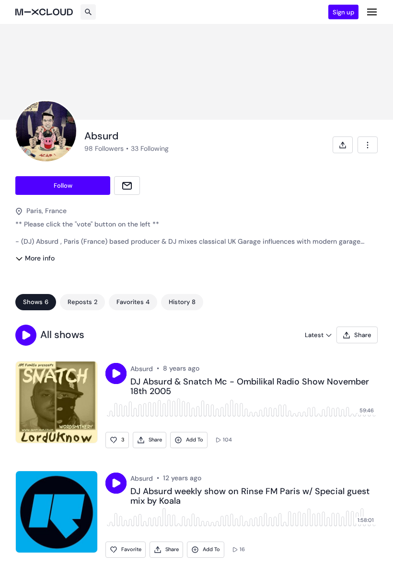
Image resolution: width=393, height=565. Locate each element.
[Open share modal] (343, 144)
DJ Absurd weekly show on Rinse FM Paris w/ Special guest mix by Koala (250, 496)
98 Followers (104, 148)
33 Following (150, 148)
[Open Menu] (372, 12)
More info (40, 258)
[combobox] (368, 144)
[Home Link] (44, 12)
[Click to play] (116, 373)
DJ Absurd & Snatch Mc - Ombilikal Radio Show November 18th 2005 (249, 386)
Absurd (141, 368)
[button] (25, 335)
